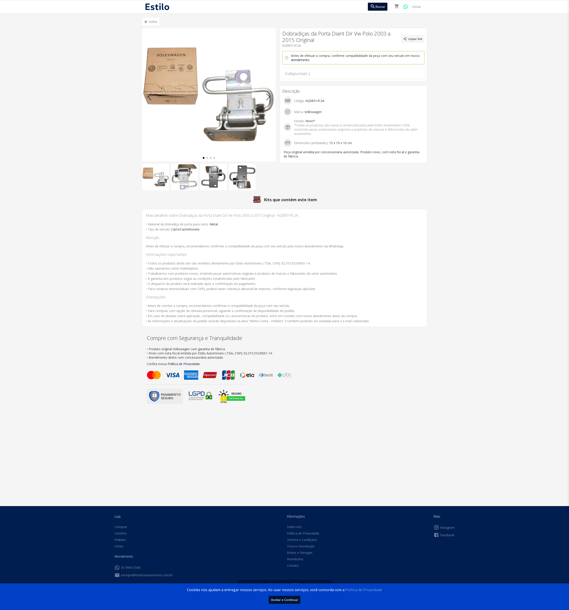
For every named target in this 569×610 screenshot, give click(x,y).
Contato (293, 565)
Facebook (447, 535)
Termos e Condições (302, 540)
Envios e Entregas (300, 552)
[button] (150, 22)
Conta (118, 546)
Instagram (447, 527)
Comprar (120, 527)
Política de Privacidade (363, 589)
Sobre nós (294, 527)
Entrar (416, 7)
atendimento (300, 60)
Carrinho (120, 533)
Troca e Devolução (301, 546)
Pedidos (120, 540)
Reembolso (295, 559)
